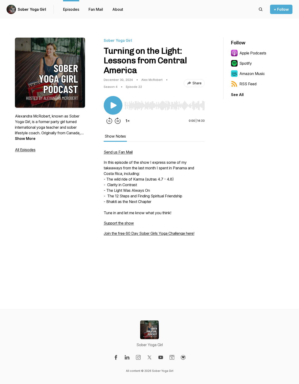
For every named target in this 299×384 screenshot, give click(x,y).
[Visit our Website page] (172, 357)
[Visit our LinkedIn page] (127, 357)
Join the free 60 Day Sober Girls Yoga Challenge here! (149, 233)
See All (237, 94)
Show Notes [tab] (115, 136)
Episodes (71, 9)
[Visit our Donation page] (183, 357)
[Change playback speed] (127, 120)
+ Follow (281, 9)
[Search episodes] (261, 9)
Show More (25, 138)
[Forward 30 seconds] (117, 120)
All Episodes (25, 149)
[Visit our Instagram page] (138, 357)
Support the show (119, 223)
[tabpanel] (154, 216)
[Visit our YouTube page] (160, 357)
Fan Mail (96, 9)
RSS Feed (247, 84)
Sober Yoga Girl (32, 9)
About (117, 9)
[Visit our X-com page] (149, 357)
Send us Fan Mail (118, 152)
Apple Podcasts (252, 53)
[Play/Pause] (113, 105)
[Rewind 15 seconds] (109, 120)
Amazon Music (252, 73)
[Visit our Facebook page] (116, 357)
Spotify (245, 63)
